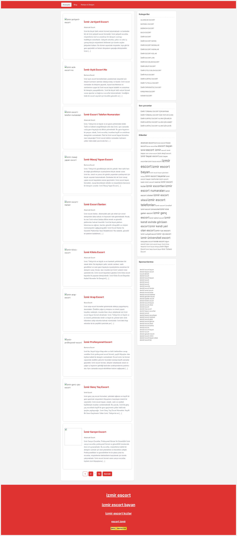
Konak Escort (146, 96)
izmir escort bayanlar (155, 176)
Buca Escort (88, 303)
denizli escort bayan (147, 270)
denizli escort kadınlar (147, 294)
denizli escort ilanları (147, 288)
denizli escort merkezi (147, 317)
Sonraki (107, 474)
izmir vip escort (164, 234)
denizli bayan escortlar (148, 311)
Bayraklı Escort (147, 24)
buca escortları (152, 146)
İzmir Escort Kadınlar (150, 49)
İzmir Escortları (147, 58)
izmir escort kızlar (118, 513)
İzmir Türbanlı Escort (150, 111)
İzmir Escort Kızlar (149, 53)
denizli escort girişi (146, 319)
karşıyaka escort (147, 241)
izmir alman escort (151, 153)
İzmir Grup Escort (148, 66)
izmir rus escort (162, 230)
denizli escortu (145, 286)
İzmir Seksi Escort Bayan (153, 249)
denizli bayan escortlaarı (148, 315)
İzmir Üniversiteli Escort (151, 87)
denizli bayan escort (147, 272)
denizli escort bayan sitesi (149, 338)
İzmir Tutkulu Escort (150, 83)
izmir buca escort (154, 161)
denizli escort (144, 276)
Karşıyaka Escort (148, 91)
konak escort (159, 241)
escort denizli (144, 274)
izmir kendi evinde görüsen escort (155, 222)
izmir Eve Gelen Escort (150, 62)
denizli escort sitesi (146, 305)
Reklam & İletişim (87, 5)
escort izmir (153, 149)
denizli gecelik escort (147, 296)
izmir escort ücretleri (164, 205)
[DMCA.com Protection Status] (118, 530)
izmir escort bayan (118, 504)
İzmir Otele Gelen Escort (151, 70)
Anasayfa (66, 5)
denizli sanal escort (146, 290)
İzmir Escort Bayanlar (150, 45)
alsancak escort (147, 143)
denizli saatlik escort (147, 298)
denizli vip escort (146, 309)
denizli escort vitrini (146, 336)
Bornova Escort (89, 75)
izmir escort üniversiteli (150, 209)
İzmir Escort (88, 392)
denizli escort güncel (147, 321)
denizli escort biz (146, 340)
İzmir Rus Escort (148, 75)
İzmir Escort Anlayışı (153, 246)
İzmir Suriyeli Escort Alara (152, 118)
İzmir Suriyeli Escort (149, 79)
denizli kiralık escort (147, 301)
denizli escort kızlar (146, 292)
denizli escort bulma (147, 325)
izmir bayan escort (150, 156)
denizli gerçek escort (147, 334)
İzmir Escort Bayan (148, 41)
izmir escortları (155, 186)
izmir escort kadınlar (153, 182)
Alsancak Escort (89, 27)
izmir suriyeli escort (149, 234)
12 (99, 474)
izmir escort (118, 495)
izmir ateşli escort (164, 153)
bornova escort (160, 143)
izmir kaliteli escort (157, 218)
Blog (75, 5)
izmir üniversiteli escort (155, 237)
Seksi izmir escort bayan (153, 244)
